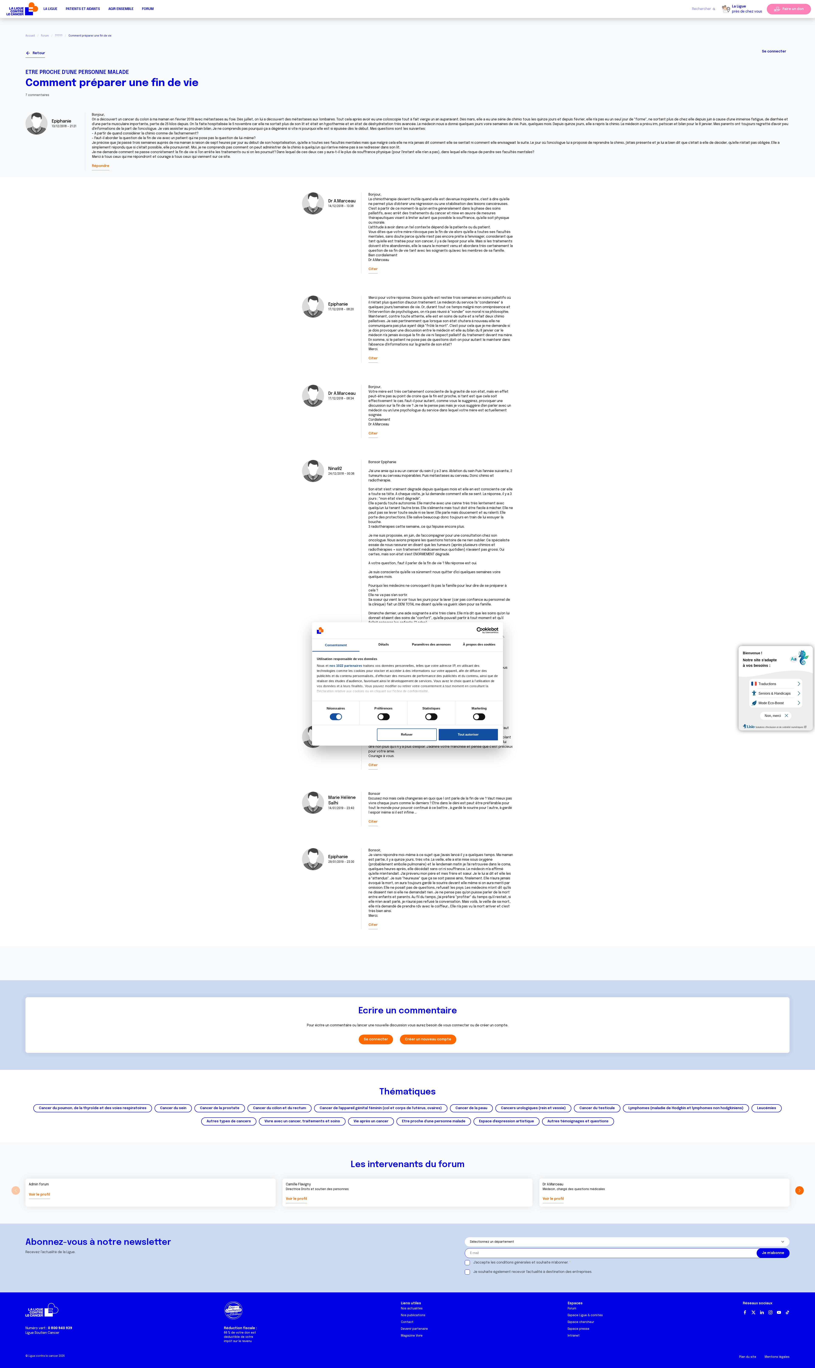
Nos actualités (412, 1308)
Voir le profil (39, 1194)
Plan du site (747, 1356)
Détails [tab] (383, 644)
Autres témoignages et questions (578, 1121)
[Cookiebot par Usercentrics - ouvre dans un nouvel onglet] (479, 630)
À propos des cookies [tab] (479, 644)
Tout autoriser (468, 734)
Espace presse (578, 1328)
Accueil (30, 36)
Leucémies (766, 1108)
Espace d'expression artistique (506, 1121)
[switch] (384, 717)
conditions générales (513, 1262)
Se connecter (774, 51)
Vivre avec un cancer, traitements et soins (302, 1121)
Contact (407, 1322)
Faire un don (793, 9)
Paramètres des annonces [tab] (431, 644)
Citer (373, 269)
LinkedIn (762, 1312)
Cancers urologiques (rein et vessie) (533, 1108)
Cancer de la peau (471, 1108)
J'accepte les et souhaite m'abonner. (520, 1262)
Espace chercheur (581, 1322)
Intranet (574, 1335)
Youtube (779, 1312)
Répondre (100, 166)
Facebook (745, 1312)
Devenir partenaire (414, 1328)
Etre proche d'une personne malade (77, 72)
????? (58, 36)
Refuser (407, 734)
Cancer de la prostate (219, 1108)
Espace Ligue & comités (585, 1315)
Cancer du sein (173, 1108)
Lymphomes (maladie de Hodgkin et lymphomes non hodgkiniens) (685, 1108)
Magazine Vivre (412, 1335)
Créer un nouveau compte (428, 1039)
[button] (799, 1190)
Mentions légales (777, 1356)
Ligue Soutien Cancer (42, 1333)
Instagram (770, 1312)
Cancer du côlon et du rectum (279, 1108)
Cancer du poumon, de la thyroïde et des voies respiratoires (92, 1108)
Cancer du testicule (597, 1108)
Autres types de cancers (229, 1121)
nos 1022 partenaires (345, 665)
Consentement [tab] (336, 645)
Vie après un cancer (371, 1121)
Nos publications (413, 1315)
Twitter (753, 1312)
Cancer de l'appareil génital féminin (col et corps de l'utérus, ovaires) (381, 1108)
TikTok (787, 1312)
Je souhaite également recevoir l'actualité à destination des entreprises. (532, 1272)
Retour (39, 53)
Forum (148, 9)
